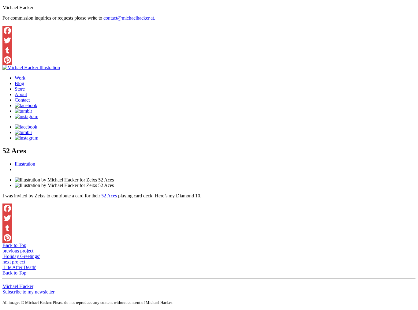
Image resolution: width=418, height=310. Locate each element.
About (21, 94)
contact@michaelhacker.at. (129, 18)
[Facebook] (209, 30)
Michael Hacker (17, 286)
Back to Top (14, 245)
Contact (22, 100)
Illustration (25, 163)
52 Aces (109, 195)
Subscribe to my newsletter (28, 291)
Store (20, 89)
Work (20, 77)
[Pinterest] (209, 60)
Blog (19, 83)
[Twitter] (209, 40)
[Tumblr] (209, 50)
